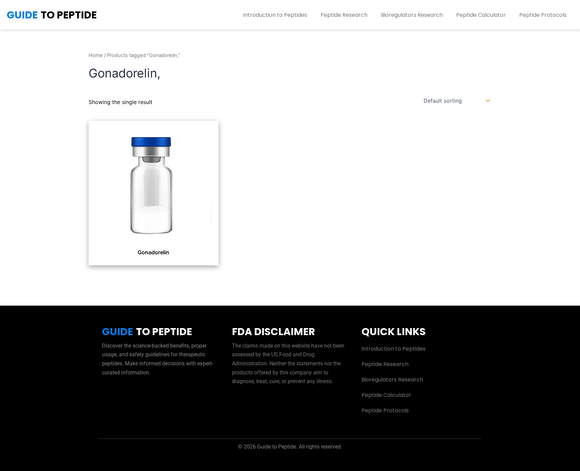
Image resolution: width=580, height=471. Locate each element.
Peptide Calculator (481, 15)
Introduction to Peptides (275, 15)
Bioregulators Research (412, 15)
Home (96, 55)
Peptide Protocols (543, 15)
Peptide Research (344, 15)
